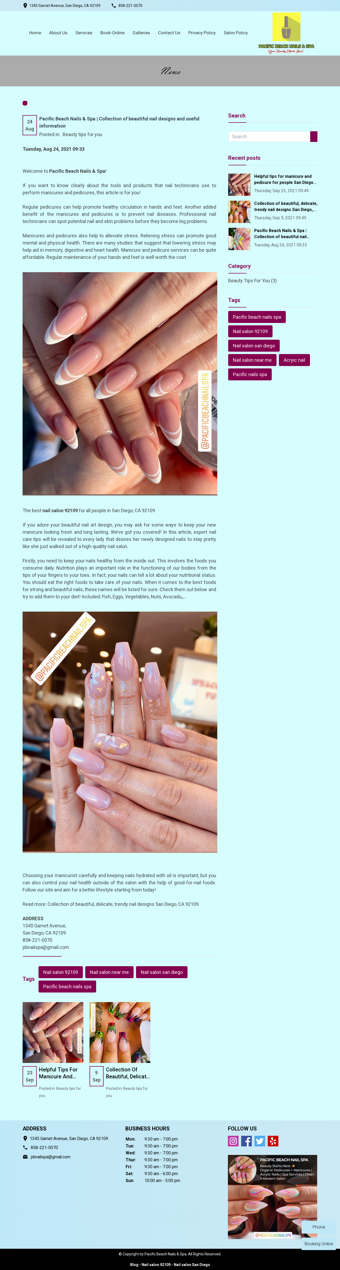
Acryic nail (294, 360)
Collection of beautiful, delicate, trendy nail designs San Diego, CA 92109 (123, 904)
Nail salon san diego (162, 972)
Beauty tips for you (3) (252, 280)
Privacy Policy (202, 32)
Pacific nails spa (250, 374)
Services (83, 32)
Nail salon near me (109, 972)
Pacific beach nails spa (67, 986)
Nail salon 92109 (60, 972)
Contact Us (169, 32)
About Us (58, 32)
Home (35, 32)
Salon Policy (236, 32)
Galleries (141, 32)
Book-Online (112, 32)
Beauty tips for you (82, 134)
